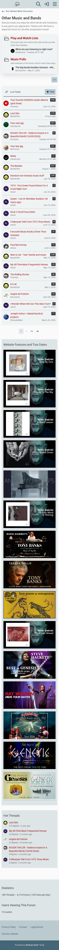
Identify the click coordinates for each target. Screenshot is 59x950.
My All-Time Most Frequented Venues (28, 831)
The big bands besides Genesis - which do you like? (35, 67)
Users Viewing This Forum (19, 905)
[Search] (38, 4)
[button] (54, 79)
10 (31, 331)
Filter (52, 92)
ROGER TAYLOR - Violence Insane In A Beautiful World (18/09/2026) (28, 849)
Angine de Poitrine (18, 839)
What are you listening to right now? (34, 49)
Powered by (29, 945)
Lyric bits (13, 822)
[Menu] (54, 4)
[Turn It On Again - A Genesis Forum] (17, 4)
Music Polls (18, 59)
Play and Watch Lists (24, 38)
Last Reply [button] (15, 92)
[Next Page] (37, 331)
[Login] (46, 4)
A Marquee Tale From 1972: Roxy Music (29, 859)
